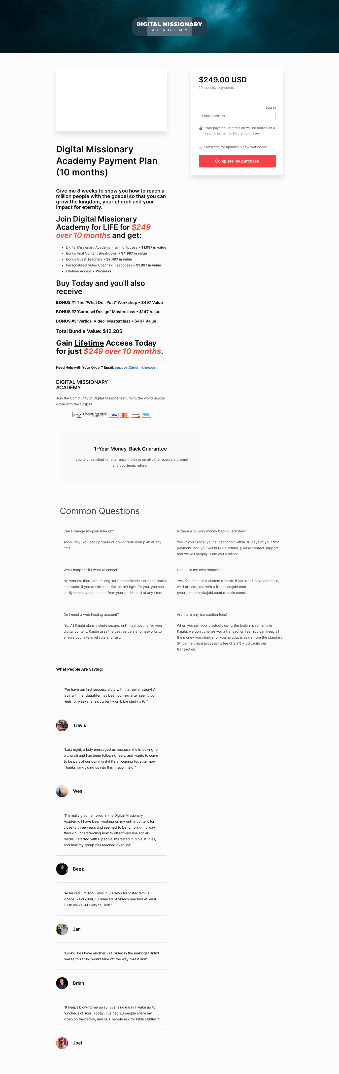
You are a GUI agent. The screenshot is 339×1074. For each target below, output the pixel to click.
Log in (271, 107)
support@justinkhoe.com (137, 367)
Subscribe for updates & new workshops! (236, 147)
